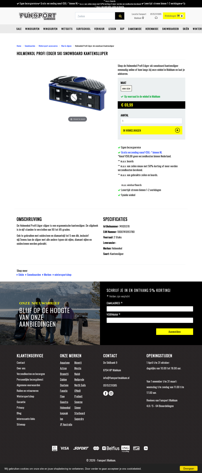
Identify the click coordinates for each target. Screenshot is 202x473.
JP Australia (66, 424)
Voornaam (114, 314)
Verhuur (99, 29)
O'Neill (77, 390)
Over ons (21, 368)
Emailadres (115, 303)
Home (19, 45)
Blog (19, 413)
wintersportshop (62, 274)
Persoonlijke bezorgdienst (30, 379)
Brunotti (64, 374)
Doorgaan (188, 468)
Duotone (64, 385)
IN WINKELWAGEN (132, 130)
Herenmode (152, 29)
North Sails (80, 385)
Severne (78, 402)
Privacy (20, 407)
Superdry (79, 419)
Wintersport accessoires (48, 45)
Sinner (77, 407)
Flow (62, 396)
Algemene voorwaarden (28, 385)
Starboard (79, 413)
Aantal (125, 115)
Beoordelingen (166, 406)
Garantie (21, 402)
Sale (18, 29)
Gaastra (64, 402)
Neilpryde (79, 379)
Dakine (63, 379)
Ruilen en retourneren (27, 390)
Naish (77, 374)
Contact (21, 362)
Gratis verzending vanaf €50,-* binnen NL (59, 3)
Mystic (77, 368)
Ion (61, 419)
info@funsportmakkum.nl (116, 378)
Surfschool (83, 29)
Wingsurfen (50, 29)
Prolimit (78, 396)
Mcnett (78, 362)
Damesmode (135, 29)
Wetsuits (66, 29)
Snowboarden (170, 29)
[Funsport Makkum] (37, 15)
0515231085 (155, 14)
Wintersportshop (25, 396)
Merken (47, 274)
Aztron (63, 368)
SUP (122, 29)
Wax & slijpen (66, 45)
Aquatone (65, 362)
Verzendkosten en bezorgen (31, 374)
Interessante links (26, 419)
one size (126, 88)
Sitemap (21, 424)
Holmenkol (65, 407)
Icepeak (64, 413)
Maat (123, 83)
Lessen (112, 29)
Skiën (186, 29)
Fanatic (64, 390)
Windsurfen (32, 29)
